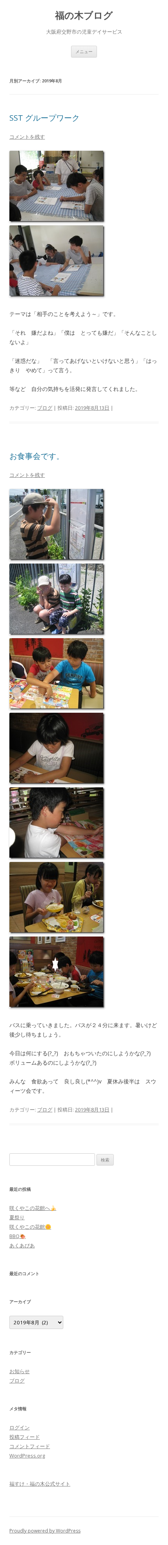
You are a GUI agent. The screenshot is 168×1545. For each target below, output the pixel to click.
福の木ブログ (84, 15)
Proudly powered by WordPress (44, 1530)
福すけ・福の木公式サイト (39, 1483)
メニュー (84, 51)
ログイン (19, 1427)
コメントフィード (29, 1446)
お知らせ (19, 1371)
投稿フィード (24, 1436)
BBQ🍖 (17, 1236)
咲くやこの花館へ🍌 (32, 1207)
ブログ (44, 407)
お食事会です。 (36, 456)
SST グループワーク (44, 117)
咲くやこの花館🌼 (30, 1226)
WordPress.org (27, 1455)
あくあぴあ (22, 1245)
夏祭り (17, 1217)
